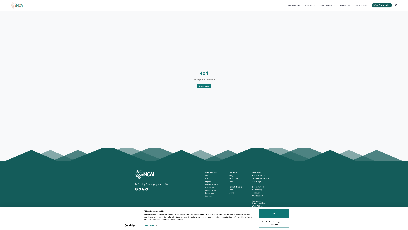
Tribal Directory (258, 175)
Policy (231, 175)
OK (274, 213)
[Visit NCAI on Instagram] (136, 189)
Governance (210, 187)
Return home (204, 86)
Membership (257, 190)
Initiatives (256, 193)
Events (231, 193)
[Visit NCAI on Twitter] (140, 189)
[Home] (17, 5)
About (207, 175)
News (231, 190)
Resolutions (233, 178)
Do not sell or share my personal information (274, 223)
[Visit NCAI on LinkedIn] (146, 189)
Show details (149, 225)
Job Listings (256, 181)
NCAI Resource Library (261, 178)
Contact (208, 196)
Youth (231, 181)
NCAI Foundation (381, 5)
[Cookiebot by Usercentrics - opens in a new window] (130, 225)
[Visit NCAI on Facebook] (143, 189)
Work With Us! (257, 206)
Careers (208, 178)
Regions (208, 181)
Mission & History (212, 184)
